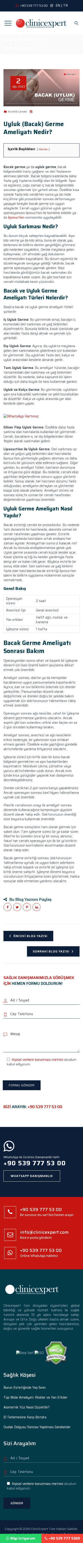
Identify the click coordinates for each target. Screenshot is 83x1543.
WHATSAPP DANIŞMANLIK (32, 1176)
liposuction (16, 217)
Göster (43, 149)
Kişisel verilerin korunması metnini (37, 1059)
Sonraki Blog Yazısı (51, 951)
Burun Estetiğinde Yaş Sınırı (24, 1387)
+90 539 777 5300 (64, 1538)
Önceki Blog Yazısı (30, 936)
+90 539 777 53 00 (45, 1107)
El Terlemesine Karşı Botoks (25, 1417)
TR (65, 5)
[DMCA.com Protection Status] (56, 1352)
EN (58, 5)
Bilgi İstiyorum (22, 1538)
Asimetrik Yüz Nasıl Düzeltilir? (26, 1407)
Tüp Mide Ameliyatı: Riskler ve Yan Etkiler (35, 1397)
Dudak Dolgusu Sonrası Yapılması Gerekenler (37, 1427)
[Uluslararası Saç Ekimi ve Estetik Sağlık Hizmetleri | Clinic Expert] (41, 22)
